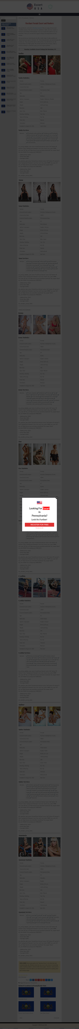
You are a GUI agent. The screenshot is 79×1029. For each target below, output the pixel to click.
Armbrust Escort (44, 999)
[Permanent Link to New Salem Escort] (50, 1006)
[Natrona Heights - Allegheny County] (3, 71)
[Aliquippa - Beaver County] (3, 47)
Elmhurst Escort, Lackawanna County (11, 64)
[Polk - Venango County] (3, 112)
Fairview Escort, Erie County (11, 81)
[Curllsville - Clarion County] (3, 41)
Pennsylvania (25, 18)
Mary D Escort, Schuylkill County (10, 28)
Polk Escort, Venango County (11, 111)
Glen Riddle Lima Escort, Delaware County (10, 58)
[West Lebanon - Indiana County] (3, 101)
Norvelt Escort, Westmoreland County (11, 93)
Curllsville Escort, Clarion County (11, 40)
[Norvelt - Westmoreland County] (3, 95)
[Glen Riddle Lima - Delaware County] (3, 59)
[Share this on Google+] (36, 980)
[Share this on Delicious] (52, 980)
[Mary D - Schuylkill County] (3, 29)
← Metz (20, 1018)
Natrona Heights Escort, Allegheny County (10, 70)
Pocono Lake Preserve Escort (26, 1013)
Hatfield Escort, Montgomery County (11, 75)
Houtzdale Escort (23, 999)
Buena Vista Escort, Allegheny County (11, 87)
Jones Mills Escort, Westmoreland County (11, 52)
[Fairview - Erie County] (3, 83)
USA (20, 18)
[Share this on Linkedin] (49, 980)
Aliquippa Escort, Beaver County (10, 46)
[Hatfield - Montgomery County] (3, 77)
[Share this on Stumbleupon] (44, 980)
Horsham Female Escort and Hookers (39, 23)
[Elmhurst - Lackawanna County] (3, 65)
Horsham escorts (37, 28)
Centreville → (57, 1018)
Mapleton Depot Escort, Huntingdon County (11, 34)
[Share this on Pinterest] (38, 980)
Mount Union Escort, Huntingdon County (11, 105)
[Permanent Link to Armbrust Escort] (50, 992)
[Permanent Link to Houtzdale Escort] (29, 992)
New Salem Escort (44, 1013)
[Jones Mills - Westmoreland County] (3, 53)
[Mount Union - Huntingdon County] (3, 106)
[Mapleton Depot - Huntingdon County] (3, 35)
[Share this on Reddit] (41, 980)
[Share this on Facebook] (33, 980)
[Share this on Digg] (46, 980)
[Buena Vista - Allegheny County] (3, 89)
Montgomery (27, 982)
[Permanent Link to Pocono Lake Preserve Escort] (29, 1006)
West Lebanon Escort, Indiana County (11, 99)
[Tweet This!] (31, 980)
